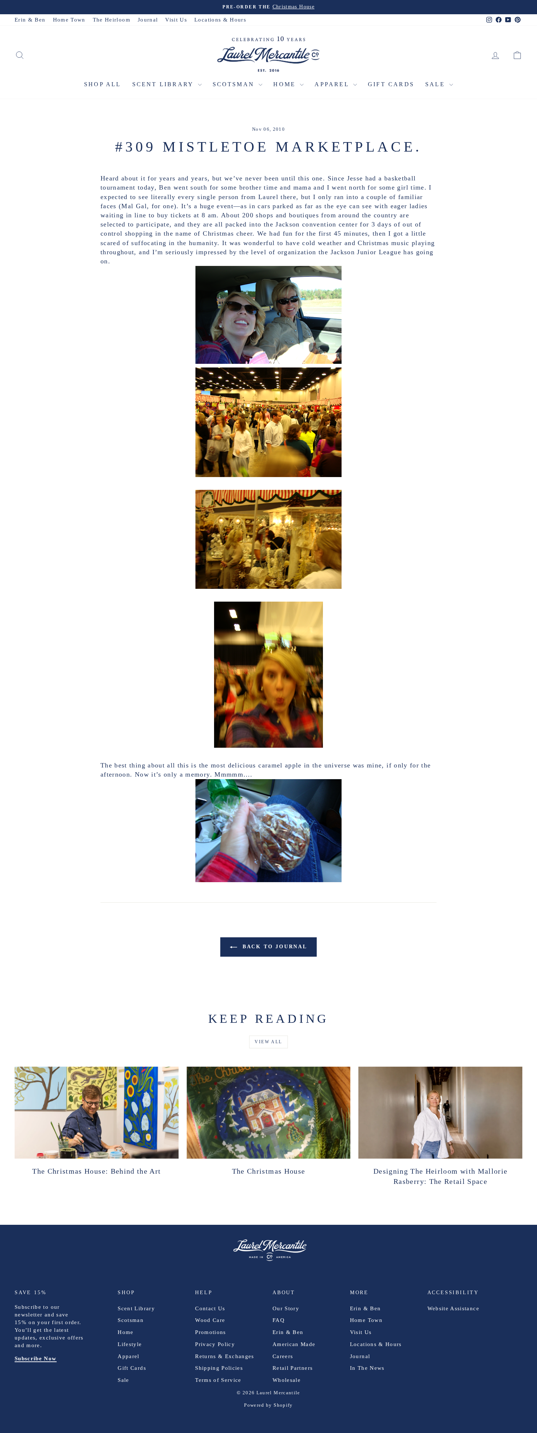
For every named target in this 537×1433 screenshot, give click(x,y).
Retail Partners (293, 1368)
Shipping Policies (219, 1368)
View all (268, 1041)
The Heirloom (111, 20)
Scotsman (235, 84)
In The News (367, 1368)
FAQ (279, 1320)
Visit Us (176, 20)
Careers (283, 1356)
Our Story (286, 1308)
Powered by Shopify (268, 1405)
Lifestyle (130, 1344)
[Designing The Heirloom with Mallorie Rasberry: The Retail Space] (440, 1113)
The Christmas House (268, 1171)
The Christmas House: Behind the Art (96, 1171)
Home (285, 84)
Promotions (210, 1332)
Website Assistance (453, 1308)
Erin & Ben (30, 20)
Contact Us (210, 1308)
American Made (294, 1344)
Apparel (333, 84)
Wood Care (210, 1320)
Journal (148, 20)
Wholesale (287, 1380)
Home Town (69, 20)
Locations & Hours (220, 20)
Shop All (102, 84)
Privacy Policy (215, 1344)
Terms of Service (218, 1380)
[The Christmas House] (269, 1113)
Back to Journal (273, 946)
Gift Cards (391, 84)
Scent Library (164, 84)
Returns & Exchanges (224, 1356)
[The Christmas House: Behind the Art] (97, 1113)
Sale (436, 84)
